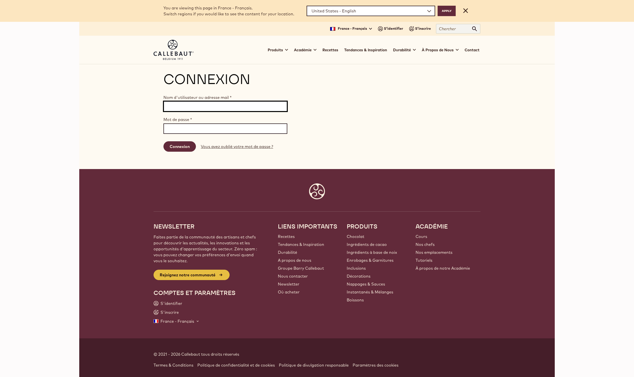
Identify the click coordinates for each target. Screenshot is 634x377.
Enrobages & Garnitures (370, 260)
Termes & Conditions (173, 365)
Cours (421, 236)
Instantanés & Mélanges (370, 292)
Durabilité (287, 252)
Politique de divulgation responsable (314, 365)
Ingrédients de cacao (367, 244)
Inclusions (356, 268)
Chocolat (355, 236)
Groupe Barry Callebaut (301, 268)
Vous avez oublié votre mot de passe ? (237, 146)
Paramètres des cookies (375, 365)
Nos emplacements (434, 252)
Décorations (358, 276)
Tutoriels (424, 260)
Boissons (355, 299)
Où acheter (289, 292)
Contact (472, 50)
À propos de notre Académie (443, 268)
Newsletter (288, 284)
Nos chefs (425, 244)
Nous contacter (293, 276)
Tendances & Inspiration (365, 50)
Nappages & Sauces (366, 284)
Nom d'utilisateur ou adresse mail (197, 97)
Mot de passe (177, 119)
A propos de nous (294, 260)
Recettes (330, 50)
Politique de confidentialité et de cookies (236, 365)
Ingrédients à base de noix (372, 252)
